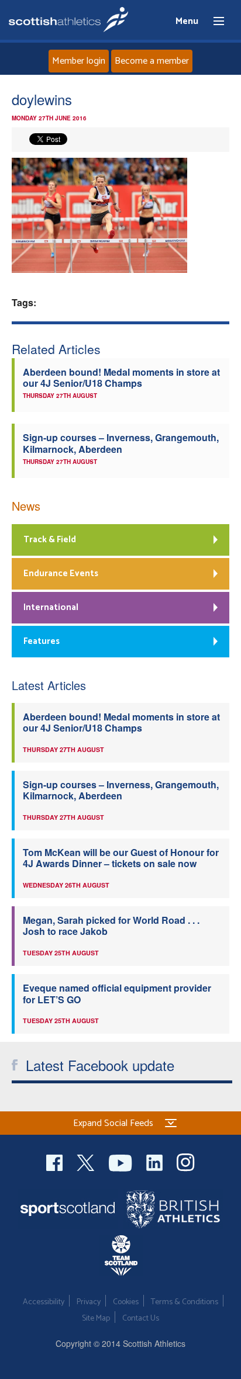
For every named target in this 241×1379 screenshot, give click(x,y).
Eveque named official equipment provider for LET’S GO (117, 993)
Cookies (126, 1302)
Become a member (152, 61)
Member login (78, 61)
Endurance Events (60, 573)
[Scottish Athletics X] (87, 1161)
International (50, 607)
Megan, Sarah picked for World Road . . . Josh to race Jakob (111, 925)
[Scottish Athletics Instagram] (186, 1161)
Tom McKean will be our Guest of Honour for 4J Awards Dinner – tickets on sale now (121, 858)
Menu (213, 22)
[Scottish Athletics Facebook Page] (55, 1161)
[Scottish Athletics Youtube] (122, 1161)
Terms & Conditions (184, 1302)
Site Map (96, 1318)
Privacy (89, 1302)
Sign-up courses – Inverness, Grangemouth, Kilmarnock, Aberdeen (121, 443)
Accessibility (43, 1302)
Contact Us (140, 1318)
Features (41, 641)
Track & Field (49, 539)
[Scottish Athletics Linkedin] (155, 1161)
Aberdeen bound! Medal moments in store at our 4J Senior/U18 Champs (121, 377)
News (26, 505)
